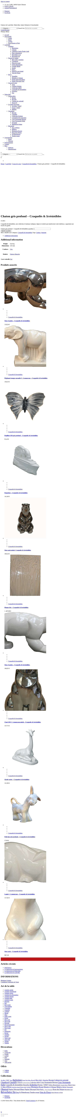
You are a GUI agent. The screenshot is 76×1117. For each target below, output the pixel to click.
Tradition (10, 46)
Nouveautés (7, 36)
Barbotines (15, 48)
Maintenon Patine (17, 124)
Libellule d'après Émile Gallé (19, 1087)
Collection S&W (17, 88)
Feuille (6, 1054)
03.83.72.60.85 (8, 6)
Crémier (6, 1011)
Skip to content (5, 1)
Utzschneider (8, 137)
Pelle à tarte (7, 1016)
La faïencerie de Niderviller (12, 971)
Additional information (11, 235)
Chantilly (14, 114)
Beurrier (6, 1001)
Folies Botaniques (17, 64)
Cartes (10, 38)
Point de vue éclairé (17, 71)
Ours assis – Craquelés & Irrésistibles (16, 951)
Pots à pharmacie (17, 53)
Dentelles (14, 76)
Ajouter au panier (6, 231)
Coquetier (7, 1008)
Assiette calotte (8, 990)
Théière (6, 1043)
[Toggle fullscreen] (5, 1114)
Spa (13, 93)
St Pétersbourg (16, 134)
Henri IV (14, 103)
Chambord (15, 61)
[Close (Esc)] (1, 1114)
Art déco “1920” (17, 106)
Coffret (6, 1072)
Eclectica (14, 91)
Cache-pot (7, 1052)
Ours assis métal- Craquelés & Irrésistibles (17, 550)
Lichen (10, 41)
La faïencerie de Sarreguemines (13, 969)
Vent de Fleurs (16, 73)
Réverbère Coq (16, 55)
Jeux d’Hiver (15, 127)
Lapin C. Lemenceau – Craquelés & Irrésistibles (19, 894)
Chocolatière (8, 1006)
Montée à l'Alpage (50, 1087)
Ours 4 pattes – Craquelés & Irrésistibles (17, 321)
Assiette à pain (8, 1000)
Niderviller (7, 94)
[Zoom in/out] (7, 1114)
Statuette (43, 232)
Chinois (14, 50)
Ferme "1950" (43, 1085)
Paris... (42, 1089)
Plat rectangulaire (9, 1025)
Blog (5, 146)
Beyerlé (14, 99)
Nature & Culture (13, 58)
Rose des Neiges (17, 132)
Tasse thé (7, 1039)
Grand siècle (11, 96)
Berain (14, 98)
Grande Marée (16, 66)
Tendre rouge (16, 136)
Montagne (11, 126)
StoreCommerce (31, 1100)
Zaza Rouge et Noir (14, 43)
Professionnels (8, 142)
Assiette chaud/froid (10, 991)
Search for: (21, 28)
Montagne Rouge (17, 131)
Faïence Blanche (15, 254)
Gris (11, 249)
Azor (13, 84)
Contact (6, 144)
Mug (5, 1015)
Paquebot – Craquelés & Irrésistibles (16, 493)
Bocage (14, 113)
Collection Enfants (17, 116)
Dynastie (14, 122)
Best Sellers (28, 1080)
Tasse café (7, 1038)
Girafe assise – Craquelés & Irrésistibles (16, 779)
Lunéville (7, 45)
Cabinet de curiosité (17, 101)
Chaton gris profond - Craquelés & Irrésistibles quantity (17, 229)
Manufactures (12, 149)
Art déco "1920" (5, 1080)
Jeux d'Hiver (7, 1087)
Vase (5, 1061)
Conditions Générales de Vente (10, 982)
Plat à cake (7, 1026)
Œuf (5, 1057)
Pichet (6, 1018)
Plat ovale (7, 1021)
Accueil (6, 35)
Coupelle (7, 1010)
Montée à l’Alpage (17, 78)
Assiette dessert (8, 996)
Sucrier (6, 1036)
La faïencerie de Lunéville (12, 972)
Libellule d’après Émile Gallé (20, 51)
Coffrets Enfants (16, 86)
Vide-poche (7, 1062)
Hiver (9, 74)
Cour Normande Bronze (19, 119)
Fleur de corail (16, 63)
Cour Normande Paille (18, 121)
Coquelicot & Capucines (19, 118)
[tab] (39, 236)
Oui (11, 259)
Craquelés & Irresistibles (19, 89)
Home (2, 164)
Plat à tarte (7, 1028)
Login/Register (5, 30)
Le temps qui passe (13, 104)
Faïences (10, 147)
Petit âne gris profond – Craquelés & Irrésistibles (19, 837)
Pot (5, 1030)
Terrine (6, 1041)
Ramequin (7, 1031)
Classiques (11, 111)
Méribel (14, 109)
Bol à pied (7, 1005)
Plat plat (6, 1023)
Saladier (6, 1034)
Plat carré (7, 1020)
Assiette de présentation (11, 995)
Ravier (6, 1033)
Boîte (6, 1051)
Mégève (14, 129)
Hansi (10, 40)
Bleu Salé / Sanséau (17, 60)
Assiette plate (8, 998)
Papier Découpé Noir (18, 81)
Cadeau (38, 232)
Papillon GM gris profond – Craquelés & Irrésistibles (21, 435)
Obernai (10, 141)
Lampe (6, 1056)
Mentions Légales (6, 980)
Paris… (14, 69)
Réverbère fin (16, 56)
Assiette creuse (8, 993)
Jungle (14, 68)
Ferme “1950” (16, 108)
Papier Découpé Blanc (18, 79)
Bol (5, 1003)
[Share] (3, 1114)
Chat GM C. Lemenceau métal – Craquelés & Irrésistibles (22, 722)
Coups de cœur (12, 83)
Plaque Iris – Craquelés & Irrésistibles (16, 607)
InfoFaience (7, 967)
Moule (6, 1013)
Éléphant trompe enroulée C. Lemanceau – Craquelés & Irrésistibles (25, 378)
